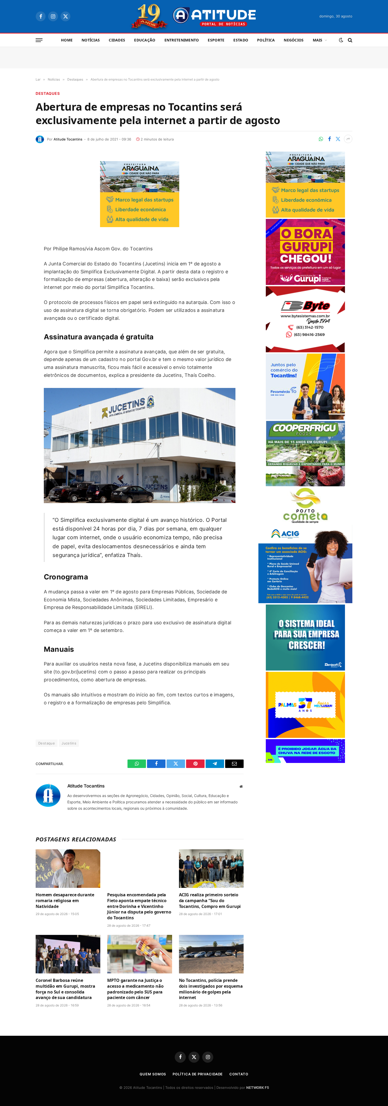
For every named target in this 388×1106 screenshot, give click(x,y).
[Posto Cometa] (305, 522)
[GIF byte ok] (305, 351)
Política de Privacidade (198, 1074)
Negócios (294, 40)
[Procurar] (349, 40)
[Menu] (39, 40)
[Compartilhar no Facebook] (329, 139)
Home (67, 40)
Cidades (117, 40)
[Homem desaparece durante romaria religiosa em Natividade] (68, 868)
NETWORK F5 (257, 1087)
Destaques (48, 93)
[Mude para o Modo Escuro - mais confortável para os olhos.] (341, 40)
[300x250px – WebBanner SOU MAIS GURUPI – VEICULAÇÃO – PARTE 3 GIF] (305, 283)
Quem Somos (153, 1074)
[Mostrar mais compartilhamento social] (348, 139)
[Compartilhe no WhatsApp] (321, 139)
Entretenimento (181, 40)
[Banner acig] (305, 601)
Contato (238, 1074)
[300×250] (305, 736)
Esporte (216, 40)
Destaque (46, 743)
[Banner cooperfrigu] (305, 485)
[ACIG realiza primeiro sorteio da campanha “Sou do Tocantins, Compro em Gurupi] (211, 868)
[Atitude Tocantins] (194, 16)
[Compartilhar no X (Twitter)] (338, 139)
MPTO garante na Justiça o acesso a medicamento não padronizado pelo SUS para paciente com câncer (135, 989)
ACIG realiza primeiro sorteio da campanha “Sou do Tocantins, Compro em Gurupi (210, 900)
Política (266, 40)
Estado (240, 40)
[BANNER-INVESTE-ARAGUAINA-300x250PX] (139, 225)
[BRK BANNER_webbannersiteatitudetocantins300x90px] (305, 761)
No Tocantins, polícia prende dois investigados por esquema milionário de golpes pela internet (211, 989)
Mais (318, 40)
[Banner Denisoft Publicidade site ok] (305, 669)
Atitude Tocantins (68, 139)
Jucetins (68, 743)
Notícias (91, 40)
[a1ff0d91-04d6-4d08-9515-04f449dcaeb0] (305, 418)
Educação (144, 40)
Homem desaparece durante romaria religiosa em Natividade (65, 900)
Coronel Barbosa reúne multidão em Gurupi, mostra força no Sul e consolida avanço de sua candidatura (65, 989)
